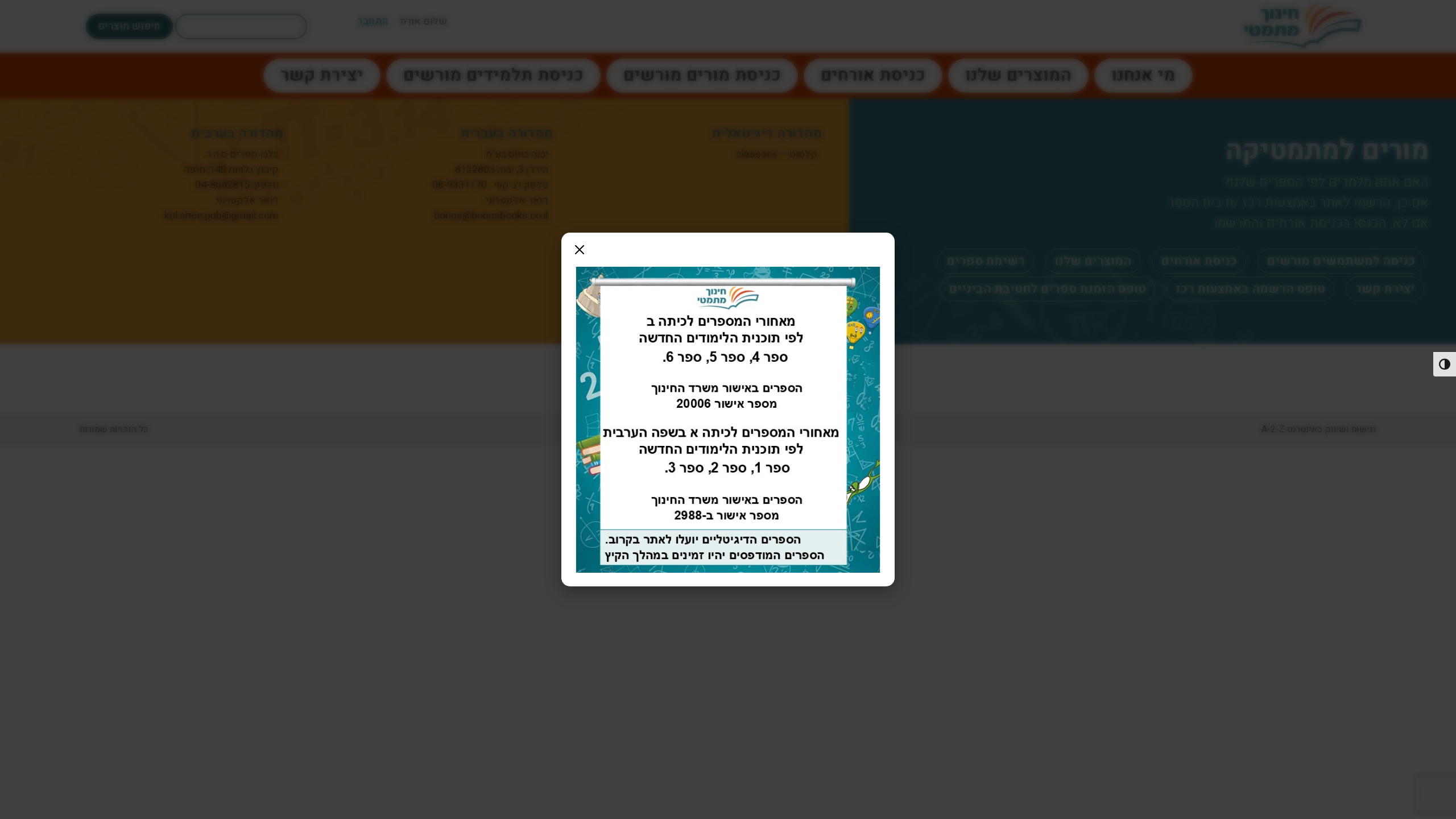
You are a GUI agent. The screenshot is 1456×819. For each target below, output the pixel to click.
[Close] (579, 250)
